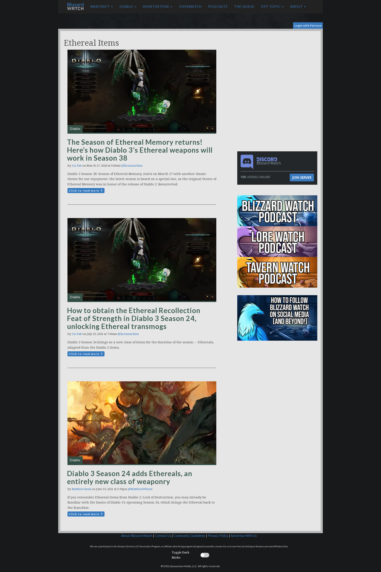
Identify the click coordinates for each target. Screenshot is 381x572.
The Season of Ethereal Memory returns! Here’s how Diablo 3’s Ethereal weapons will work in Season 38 (140, 150)
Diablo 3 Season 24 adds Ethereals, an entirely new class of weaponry (129, 477)
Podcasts (218, 6)
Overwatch (190, 6)
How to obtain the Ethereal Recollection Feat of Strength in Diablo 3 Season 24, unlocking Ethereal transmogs (133, 318)
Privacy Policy (218, 536)
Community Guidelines (189, 536)
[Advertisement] (278, 61)
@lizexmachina (131, 165)
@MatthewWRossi (140, 489)
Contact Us (163, 536)
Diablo (127, 6)
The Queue (244, 6)
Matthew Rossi (81, 489)
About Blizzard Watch (136, 536)
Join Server (301, 177)
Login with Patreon (308, 25)
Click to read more (84, 190)
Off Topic (271, 6)
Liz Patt (77, 165)
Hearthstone (156, 6)
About (297, 6)
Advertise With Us (244, 536)
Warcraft (100, 6)
